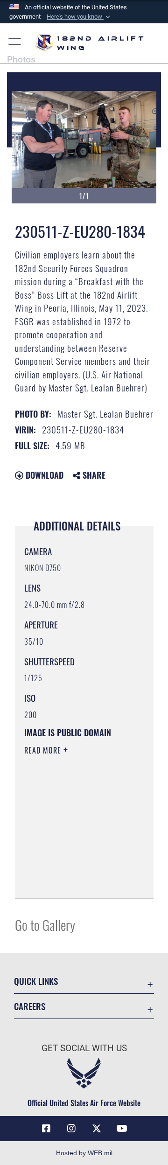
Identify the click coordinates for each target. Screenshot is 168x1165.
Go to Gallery (45, 924)
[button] (79, 16)
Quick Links (36, 981)
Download (43, 475)
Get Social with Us (84, 1048)
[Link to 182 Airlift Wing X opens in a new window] (97, 1129)
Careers (29, 1006)
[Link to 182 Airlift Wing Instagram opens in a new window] (71, 1129)
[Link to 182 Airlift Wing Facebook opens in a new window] (46, 1129)
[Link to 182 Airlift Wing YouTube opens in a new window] (122, 1129)
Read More (43, 750)
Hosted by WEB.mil (84, 1153)
